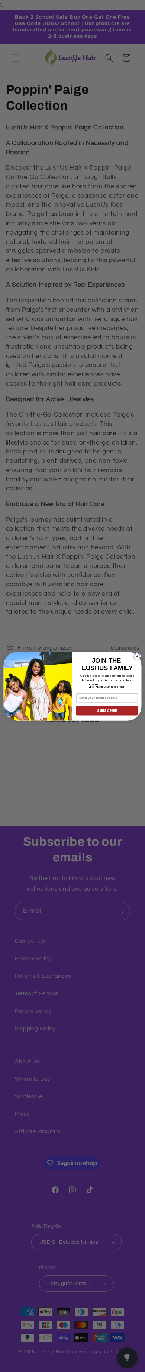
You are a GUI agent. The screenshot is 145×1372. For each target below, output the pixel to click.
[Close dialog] (137, 656)
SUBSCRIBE (107, 710)
